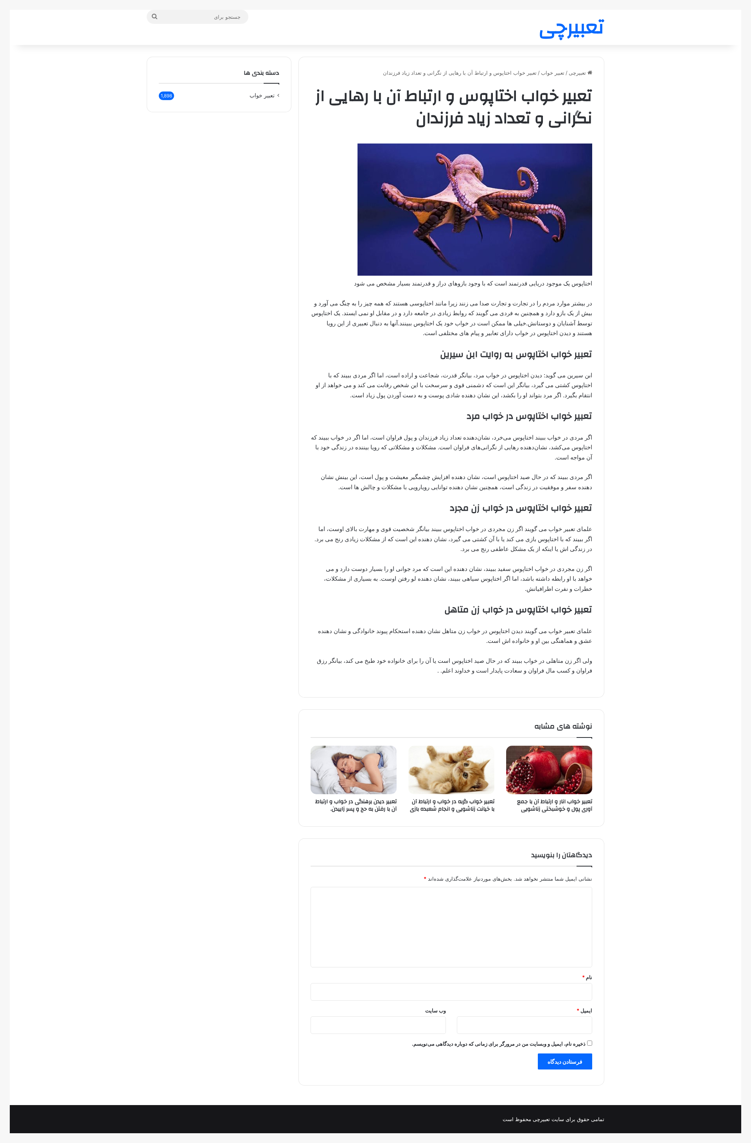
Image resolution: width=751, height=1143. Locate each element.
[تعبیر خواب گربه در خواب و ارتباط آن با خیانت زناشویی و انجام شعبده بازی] (451, 770)
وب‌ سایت (435, 1010)
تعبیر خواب (552, 73)
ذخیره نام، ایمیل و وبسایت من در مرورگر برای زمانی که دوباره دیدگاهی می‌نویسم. (499, 1044)
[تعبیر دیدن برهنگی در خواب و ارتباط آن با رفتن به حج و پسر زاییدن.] (354, 770)
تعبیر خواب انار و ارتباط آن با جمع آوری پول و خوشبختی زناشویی (554, 805)
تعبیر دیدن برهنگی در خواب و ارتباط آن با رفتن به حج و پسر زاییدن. (356, 805)
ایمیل (584, 1010)
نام (587, 977)
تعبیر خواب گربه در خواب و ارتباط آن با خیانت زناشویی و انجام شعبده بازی (452, 805)
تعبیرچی (578, 73)
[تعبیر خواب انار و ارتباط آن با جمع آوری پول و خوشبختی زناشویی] (549, 770)
